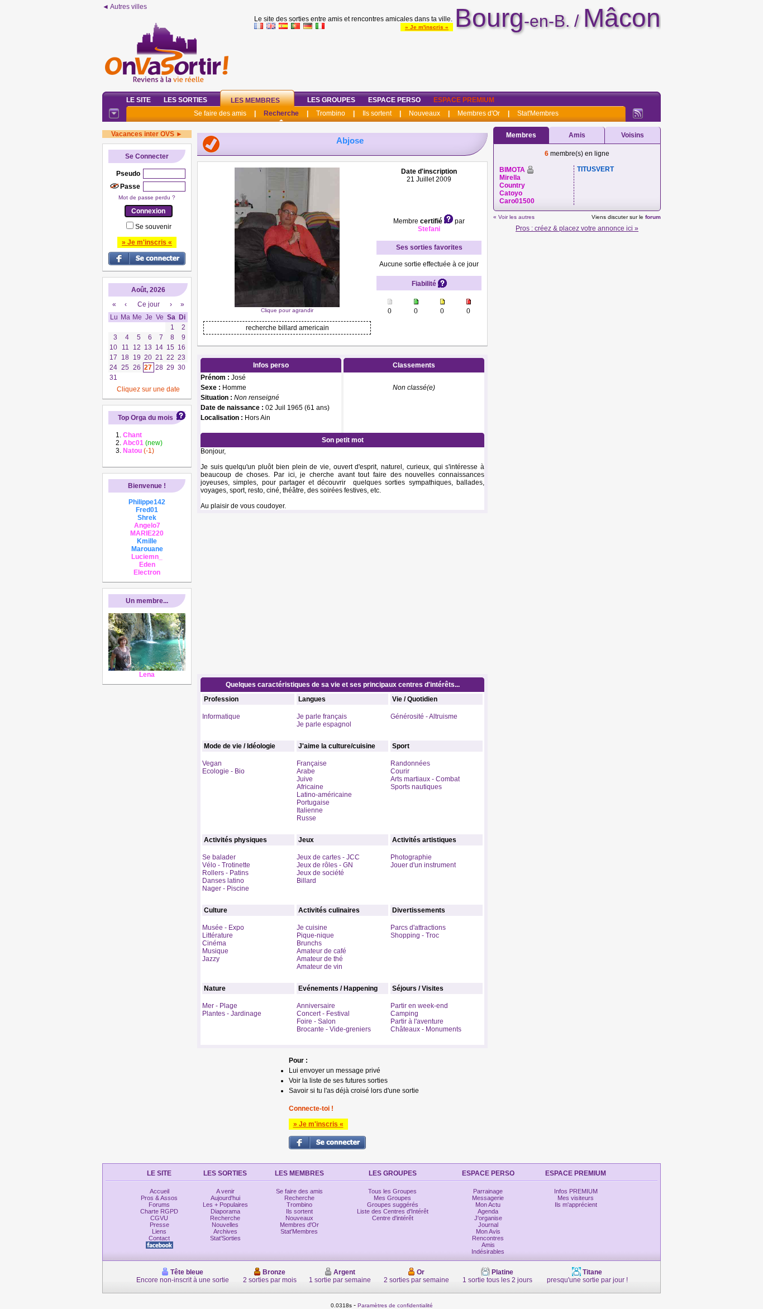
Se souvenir (153, 227)
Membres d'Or (478, 113)
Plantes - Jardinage (231, 1013)
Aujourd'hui (225, 1198)
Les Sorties (185, 100)
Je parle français (322, 716)
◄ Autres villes (124, 7)
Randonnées (410, 763)
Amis (577, 135)
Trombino (330, 113)
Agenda (488, 1211)
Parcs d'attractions (418, 927)
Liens (159, 1231)
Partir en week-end (419, 1006)
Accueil (159, 1191)
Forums (159, 1204)
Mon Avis (488, 1231)
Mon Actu (487, 1204)
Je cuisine (312, 927)
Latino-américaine (324, 795)
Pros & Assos (159, 1198)
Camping (404, 1013)
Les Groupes (331, 100)
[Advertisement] (457, 58)
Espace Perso (394, 100)
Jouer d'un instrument (423, 865)
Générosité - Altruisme (423, 716)
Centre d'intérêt (392, 1218)
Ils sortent (377, 113)
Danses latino (223, 881)
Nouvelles (225, 1224)
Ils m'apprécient (576, 1204)
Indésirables (487, 1251)
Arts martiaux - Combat (425, 779)
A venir (225, 1191)
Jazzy (211, 959)
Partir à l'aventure (417, 1021)
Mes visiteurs (575, 1198)
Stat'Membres (538, 113)
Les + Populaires (225, 1204)
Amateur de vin (319, 967)
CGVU (159, 1218)
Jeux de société (320, 873)
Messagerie (488, 1198)
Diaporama (225, 1211)
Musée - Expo (223, 927)
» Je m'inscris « (427, 27)
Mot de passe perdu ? (146, 197)
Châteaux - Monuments (425, 1029)
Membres (521, 135)
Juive (305, 779)
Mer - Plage (219, 1006)
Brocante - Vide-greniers (334, 1029)
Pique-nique (315, 935)
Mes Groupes (392, 1198)
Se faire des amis (220, 113)
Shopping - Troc (414, 935)
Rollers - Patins (225, 873)
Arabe (306, 771)
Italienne (310, 810)
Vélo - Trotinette (226, 865)
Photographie (411, 857)
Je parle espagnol (324, 724)
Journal (488, 1224)
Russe (306, 818)
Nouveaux (424, 113)
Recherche (281, 113)
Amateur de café (321, 951)
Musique (215, 951)
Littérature (217, 935)
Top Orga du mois (145, 418)
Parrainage (488, 1191)
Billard (306, 881)
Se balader (219, 857)
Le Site (138, 100)
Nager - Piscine (225, 888)
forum (653, 217)
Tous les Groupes (392, 1191)
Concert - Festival (323, 1013)
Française (312, 763)
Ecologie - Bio (223, 771)
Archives (225, 1231)
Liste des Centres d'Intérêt (392, 1211)
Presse (159, 1224)
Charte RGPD (159, 1211)
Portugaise (313, 802)
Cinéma (214, 943)
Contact (159, 1238)
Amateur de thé (320, 959)
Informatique (221, 716)
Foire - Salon (316, 1021)
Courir (399, 771)
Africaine (310, 787)
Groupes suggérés (392, 1204)
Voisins (632, 135)
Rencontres (488, 1238)
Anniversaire (316, 1006)
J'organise (488, 1218)
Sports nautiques (416, 787)
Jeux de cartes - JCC (328, 857)
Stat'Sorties (225, 1238)
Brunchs (309, 943)
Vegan (212, 763)
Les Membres (255, 100)
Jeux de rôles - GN (325, 865)
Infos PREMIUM (576, 1191)
